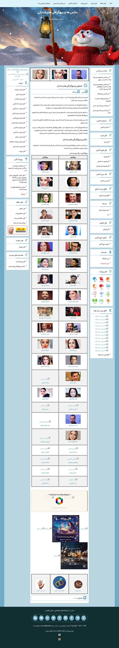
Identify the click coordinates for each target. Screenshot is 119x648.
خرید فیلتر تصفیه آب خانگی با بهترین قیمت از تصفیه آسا (17, 168)
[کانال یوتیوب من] (41, 618)
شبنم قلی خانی (73, 441)
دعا (108, 214)
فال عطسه (22, 246)
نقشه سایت (49, 631)
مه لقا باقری (45, 483)
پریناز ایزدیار (45, 285)
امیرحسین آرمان (73, 366)
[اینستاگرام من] (65, 618)
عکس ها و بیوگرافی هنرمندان (58, 12)
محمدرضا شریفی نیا (45, 317)
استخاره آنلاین (72, 3)
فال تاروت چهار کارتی (18, 113)
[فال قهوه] (48, 529)
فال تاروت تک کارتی (19, 103)
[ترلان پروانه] (59, 75)
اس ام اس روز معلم (103, 93)
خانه (110, 3)
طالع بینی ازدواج (104, 195)
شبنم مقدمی (45, 204)
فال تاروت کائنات (19, 99)
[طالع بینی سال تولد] (101, 334)
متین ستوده (45, 171)
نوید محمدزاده (73, 333)
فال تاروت (94, 3)
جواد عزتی (73, 285)
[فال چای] (74, 556)
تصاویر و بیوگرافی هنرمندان (69, 85)
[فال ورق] (56, 556)
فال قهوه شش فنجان (102, 166)
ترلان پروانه (45, 187)
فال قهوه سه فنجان (103, 161)
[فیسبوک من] (71, 618)
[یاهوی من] (83, 618)
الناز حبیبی (73, 236)
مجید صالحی (45, 220)
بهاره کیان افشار (45, 425)
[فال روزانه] (65, 529)
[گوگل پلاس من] (47, 618)
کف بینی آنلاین (104, 180)
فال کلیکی (106, 229)
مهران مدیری (73, 452)
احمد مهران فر (73, 425)
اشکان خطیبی (45, 301)
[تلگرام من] (77, 618)
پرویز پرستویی (45, 441)
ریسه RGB (105, 258)
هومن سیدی (45, 452)
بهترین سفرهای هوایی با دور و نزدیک (19, 188)
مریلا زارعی (73, 350)
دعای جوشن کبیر (104, 209)
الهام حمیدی (45, 350)
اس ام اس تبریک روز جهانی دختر (102, 111)
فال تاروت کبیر (20, 94)
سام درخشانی (73, 409)
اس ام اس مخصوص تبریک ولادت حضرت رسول (102, 78)
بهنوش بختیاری (73, 462)
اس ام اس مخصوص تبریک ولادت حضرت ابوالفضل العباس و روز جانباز (102, 86)
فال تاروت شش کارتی (18, 122)
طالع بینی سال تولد (103, 354)
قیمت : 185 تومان (17, 74)
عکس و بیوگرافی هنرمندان (17, 266)
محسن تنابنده (45, 333)
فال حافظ (103, 3)
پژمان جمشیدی (73, 204)
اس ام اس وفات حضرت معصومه (103, 99)
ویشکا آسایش (45, 366)
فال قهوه (106, 156)
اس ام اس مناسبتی (59, 3)
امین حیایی (73, 382)
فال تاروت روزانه (20, 89)
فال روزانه (84, 3)
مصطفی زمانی (73, 252)
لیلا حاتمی (73, 317)
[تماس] (59, 618)
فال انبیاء (106, 141)
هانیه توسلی (45, 462)
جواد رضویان (73, 171)
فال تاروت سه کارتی (19, 108)
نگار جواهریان (45, 252)
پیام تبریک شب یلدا (19, 222)
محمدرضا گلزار (73, 187)
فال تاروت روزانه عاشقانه (17, 141)
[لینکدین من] (35, 618)
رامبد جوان (45, 409)
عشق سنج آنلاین (104, 244)
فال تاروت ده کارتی (19, 132)
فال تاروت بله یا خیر (19, 146)
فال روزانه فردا (20, 261)
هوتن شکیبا (45, 472)
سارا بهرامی (73, 472)
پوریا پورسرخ (45, 236)
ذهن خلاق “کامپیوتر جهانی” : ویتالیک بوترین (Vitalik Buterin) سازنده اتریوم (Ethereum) (18, 179)
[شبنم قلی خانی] (40, 75)
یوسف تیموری (73, 220)
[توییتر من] (53, 618)
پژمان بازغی (45, 382)
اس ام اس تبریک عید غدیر (101, 105)
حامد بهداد (73, 269)
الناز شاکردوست (73, 301)
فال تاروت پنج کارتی (19, 117)
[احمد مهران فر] (79, 75)
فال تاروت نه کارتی (19, 127)
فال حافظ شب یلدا (19, 218)
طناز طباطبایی (73, 398)
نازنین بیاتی (45, 269)
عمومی (75, 598)
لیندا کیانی (45, 398)
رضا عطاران (73, 483)
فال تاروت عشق (20, 136)
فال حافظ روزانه (20, 213)
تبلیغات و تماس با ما (44, 3)
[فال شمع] (41, 529)
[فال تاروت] (83, 529)
